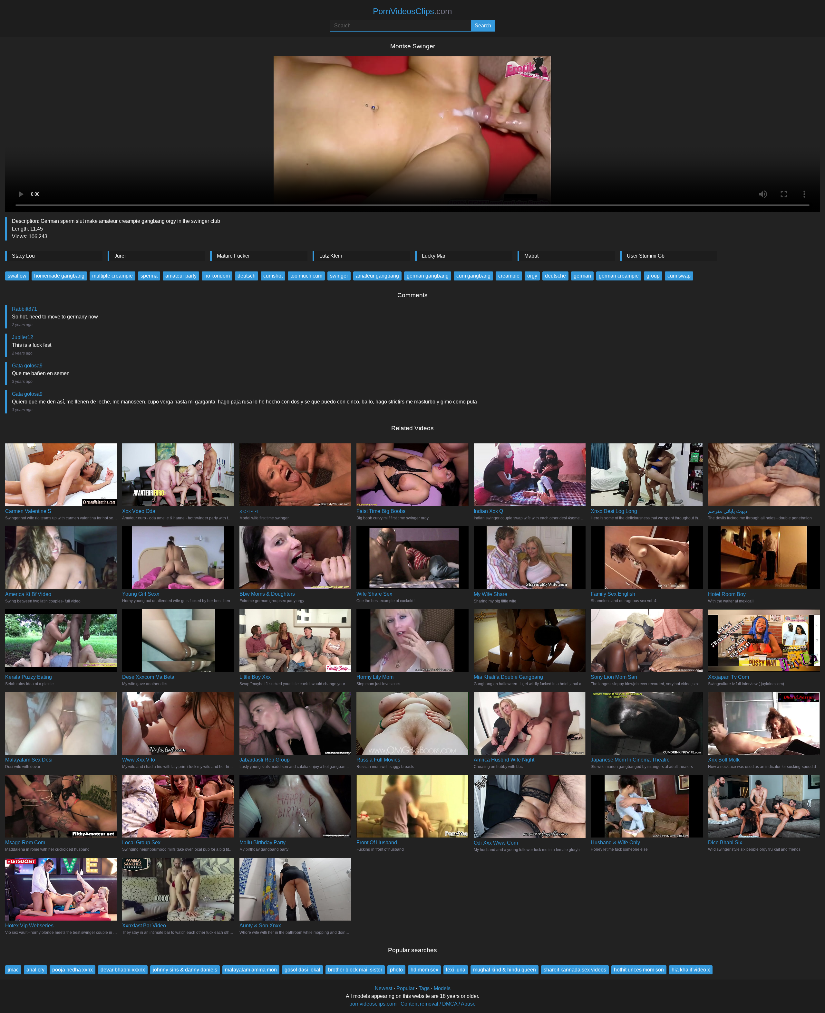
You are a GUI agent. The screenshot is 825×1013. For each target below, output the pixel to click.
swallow (17, 276)
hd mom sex (424, 969)
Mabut (531, 256)
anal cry (35, 969)
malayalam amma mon (251, 969)
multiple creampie (112, 276)
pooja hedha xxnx (72, 969)
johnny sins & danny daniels (185, 969)
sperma (149, 276)
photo (396, 969)
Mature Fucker (233, 256)
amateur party (181, 276)
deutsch (247, 276)
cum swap (679, 276)
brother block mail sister (355, 969)
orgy (532, 276)
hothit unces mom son (639, 969)
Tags (424, 988)
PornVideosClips (412, 11)
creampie (508, 276)
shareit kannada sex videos (575, 969)
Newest (383, 988)
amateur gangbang (377, 276)
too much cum (306, 276)
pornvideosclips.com (372, 1004)
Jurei (120, 256)
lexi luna (455, 969)
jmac (13, 969)
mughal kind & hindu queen (504, 969)
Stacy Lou (23, 256)
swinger (339, 276)
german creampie (619, 276)
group (653, 276)
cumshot (273, 276)
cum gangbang (473, 276)
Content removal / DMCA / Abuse (438, 1004)
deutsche (555, 276)
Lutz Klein (330, 256)
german (582, 276)
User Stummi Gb (646, 256)
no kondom (217, 276)
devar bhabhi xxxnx (123, 969)
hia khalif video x (691, 969)
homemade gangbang (59, 276)
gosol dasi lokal (302, 969)
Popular (405, 988)
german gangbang (428, 276)
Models (442, 988)
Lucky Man (434, 256)
